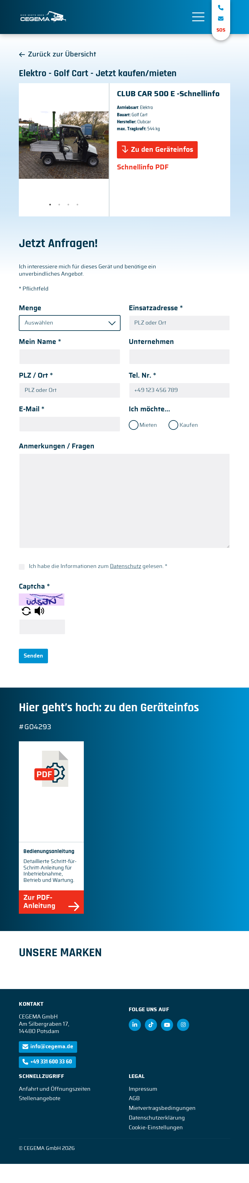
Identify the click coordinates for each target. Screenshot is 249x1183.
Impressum (143, 1089)
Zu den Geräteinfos (162, 149)
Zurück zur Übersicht (62, 54)
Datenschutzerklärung (157, 1118)
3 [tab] (68, 205)
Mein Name (40, 341)
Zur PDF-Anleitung (39, 901)
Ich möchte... (149, 409)
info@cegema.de (51, 1046)
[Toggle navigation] (198, 17)
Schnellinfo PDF (143, 167)
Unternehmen (151, 341)
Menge (30, 308)
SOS (221, 30)
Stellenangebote (39, 1098)
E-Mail (31, 409)
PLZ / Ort (36, 375)
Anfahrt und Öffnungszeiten (54, 1089)
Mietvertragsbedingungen (162, 1108)
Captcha (34, 586)
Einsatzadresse (156, 308)
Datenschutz (125, 566)
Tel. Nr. (142, 375)
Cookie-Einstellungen (156, 1127)
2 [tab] (59, 205)
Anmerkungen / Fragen (56, 446)
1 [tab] (50, 205)
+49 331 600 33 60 (51, 1062)
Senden (33, 656)
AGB (134, 1098)
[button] (26, 611)
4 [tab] (77, 205)
